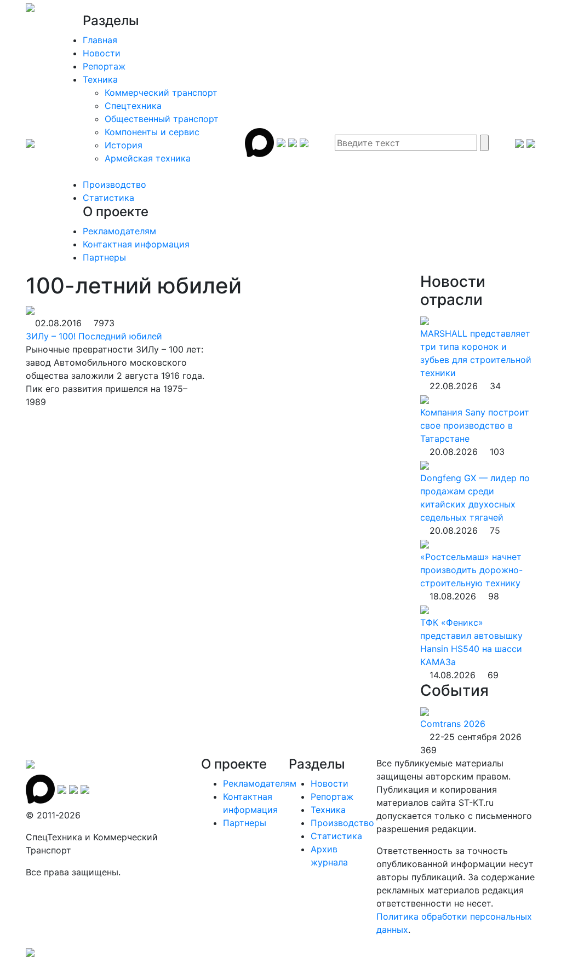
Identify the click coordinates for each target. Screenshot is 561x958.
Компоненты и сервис (152, 131)
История (123, 145)
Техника (100, 79)
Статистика (108, 197)
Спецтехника (133, 105)
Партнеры (104, 257)
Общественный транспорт (162, 118)
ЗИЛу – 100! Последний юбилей (94, 336)
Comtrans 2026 (452, 723)
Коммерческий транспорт (161, 92)
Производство (114, 184)
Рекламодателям (119, 231)
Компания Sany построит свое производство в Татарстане (474, 425)
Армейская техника (148, 158)
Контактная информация (136, 244)
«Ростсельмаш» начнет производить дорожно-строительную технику (471, 569)
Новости (102, 53)
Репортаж (104, 66)
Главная (100, 39)
